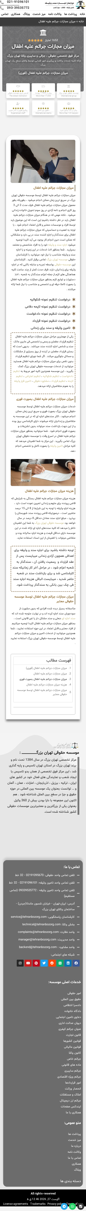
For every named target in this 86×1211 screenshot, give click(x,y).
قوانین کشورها (72, 1041)
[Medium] (60, 963)
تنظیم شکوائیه (51, 376)
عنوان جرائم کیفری (69, 1029)
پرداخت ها (70, 14)
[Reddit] (52, 963)
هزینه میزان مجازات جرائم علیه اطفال (46, 685)
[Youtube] (28, 963)
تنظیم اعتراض (33, 376)
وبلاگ (26, 14)
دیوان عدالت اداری (70, 1023)
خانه (82, 14)
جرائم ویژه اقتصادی (69, 1077)
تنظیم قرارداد (58, 381)
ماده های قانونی (71, 1065)
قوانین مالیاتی (72, 1047)
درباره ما (76, 1146)
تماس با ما (74, 1158)
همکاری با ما (73, 1113)
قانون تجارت (73, 1035)
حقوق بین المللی (71, 999)
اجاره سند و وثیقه (57, 245)
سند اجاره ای (68, 618)
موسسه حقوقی (62, 264)
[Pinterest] (36, 963)
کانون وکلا (75, 1053)
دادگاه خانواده (72, 1011)
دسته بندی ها (70, 1181)
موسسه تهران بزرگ (57, 259)
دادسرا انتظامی (72, 1005)
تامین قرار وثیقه (22, 381)
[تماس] (80, 1206)
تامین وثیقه (56, 446)
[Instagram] (20, 963)
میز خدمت (39, 14)
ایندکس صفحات (71, 1107)
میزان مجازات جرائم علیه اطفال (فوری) (46, 668)
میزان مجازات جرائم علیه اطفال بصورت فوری (43, 679)
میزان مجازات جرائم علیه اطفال (50, 674)
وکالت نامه (54, 14)
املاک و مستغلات (70, 1095)
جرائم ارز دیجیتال (70, 1101)
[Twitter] (44, 963)
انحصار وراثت (73, 1089)
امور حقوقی (74, 993)
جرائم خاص (74, 1059)
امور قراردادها (73, 1083)
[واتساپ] (72, 1206)
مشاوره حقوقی (41, 381)
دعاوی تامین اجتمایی (68, 1017)
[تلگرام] (64, 1206)
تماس (4, 14)
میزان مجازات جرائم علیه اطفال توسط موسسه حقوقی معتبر (42, 692)
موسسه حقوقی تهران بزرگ (49, 523)
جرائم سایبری (72, 1071)
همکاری (15, 14)
